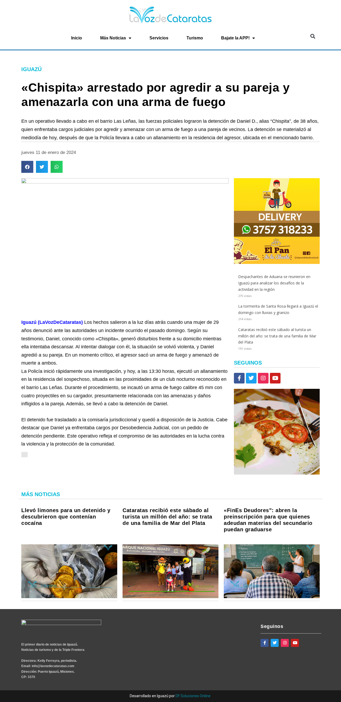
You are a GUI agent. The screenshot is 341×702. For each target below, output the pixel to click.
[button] (312, 36)
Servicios (158, 38)
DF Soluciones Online (193, 696)
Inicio (76, 38)
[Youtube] (275, 378)
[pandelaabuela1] (277, 473)
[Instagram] (263, 378)
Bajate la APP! (235, 38)
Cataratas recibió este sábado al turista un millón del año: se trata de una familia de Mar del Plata (277, 336)
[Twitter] (251, 378)
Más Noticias (113, 38)
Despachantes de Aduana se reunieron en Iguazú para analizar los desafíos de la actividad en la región (274, 283)
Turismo (194, 38)
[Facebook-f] (239, 378)
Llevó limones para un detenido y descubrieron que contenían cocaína (65, 516)
